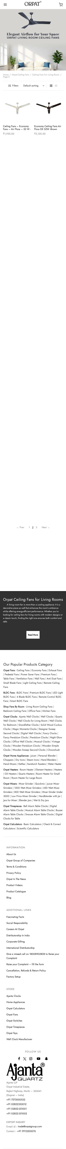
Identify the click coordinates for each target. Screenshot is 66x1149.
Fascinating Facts (15, 917)
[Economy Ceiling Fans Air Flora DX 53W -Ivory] (17, 162)
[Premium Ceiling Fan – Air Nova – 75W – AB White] (17, 443)
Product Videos (14, 885)
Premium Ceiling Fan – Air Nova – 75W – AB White (17, 462)
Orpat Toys (11, 1033)
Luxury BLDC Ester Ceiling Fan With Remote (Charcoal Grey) (49, 277)
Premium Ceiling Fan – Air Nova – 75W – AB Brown (48, 416)
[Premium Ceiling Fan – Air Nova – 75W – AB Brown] (48, 396)
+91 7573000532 (15, 1099)
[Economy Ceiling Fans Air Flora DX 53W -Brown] (48, 107)
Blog (8, 897)
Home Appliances (15, 1002)
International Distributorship (20, 948)
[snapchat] (46, 1059)
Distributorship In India (18, 935)
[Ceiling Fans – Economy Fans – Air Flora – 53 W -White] (17, 107)
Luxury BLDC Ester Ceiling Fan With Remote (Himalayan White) (17, 323)
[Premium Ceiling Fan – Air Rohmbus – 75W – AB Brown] (48, 443)
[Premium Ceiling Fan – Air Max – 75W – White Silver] (17, 396)
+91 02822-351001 (16, 1109)
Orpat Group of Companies (20, 860)
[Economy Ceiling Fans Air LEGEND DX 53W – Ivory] (17, 209)
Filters (15, 85)
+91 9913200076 (26, 1131)
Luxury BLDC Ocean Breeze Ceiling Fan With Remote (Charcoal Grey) (48, 323)
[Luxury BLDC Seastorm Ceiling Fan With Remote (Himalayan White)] (48, 349)
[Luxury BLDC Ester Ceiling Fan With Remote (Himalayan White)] (17, 302)
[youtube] (38, 1059)
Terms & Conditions (16, 866)
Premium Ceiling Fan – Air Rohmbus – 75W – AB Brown (48, 464)
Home (6, 74)
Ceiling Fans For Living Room (45, 74)
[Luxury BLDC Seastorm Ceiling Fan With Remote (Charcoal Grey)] (17, 349)
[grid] (51, 85)
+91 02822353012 (16, 1104)
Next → (46, 527)
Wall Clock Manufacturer (19, 1039)
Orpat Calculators (15, 1008)
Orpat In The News (16, 879)
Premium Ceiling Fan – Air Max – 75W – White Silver (17, 416)
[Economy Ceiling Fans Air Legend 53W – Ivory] (48, 162)
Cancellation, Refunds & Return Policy (26, 970)
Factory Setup (13, 976)
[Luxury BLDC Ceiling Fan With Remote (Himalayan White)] (17, 256)
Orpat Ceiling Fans (20, 74)
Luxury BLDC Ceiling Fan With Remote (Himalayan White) (16, 277)
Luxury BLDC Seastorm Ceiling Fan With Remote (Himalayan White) (47, 370)
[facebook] (19, 1059)
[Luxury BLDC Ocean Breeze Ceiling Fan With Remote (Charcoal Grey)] (48, 302)
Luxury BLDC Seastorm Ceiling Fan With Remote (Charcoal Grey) (16, 370)
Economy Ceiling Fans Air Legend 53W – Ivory (48, 182)
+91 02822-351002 (16, 1113)
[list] (56, 85)
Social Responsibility (17, 923)
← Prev (20, 527)
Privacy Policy (13, 873)
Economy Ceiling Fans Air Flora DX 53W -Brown (48, 127)
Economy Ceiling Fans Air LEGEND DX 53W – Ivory (17, 229)
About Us (11, 854)
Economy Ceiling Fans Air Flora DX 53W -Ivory (17, 182)
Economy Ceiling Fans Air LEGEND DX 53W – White (48, 229)
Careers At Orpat (15, 929)
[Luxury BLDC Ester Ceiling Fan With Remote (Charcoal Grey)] (48, 256)
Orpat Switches (14, 1020)
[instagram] (31, 1059)
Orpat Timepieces (15, 1027)
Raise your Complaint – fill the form (25, 964)
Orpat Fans (12, 1014)
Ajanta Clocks (13, 996)
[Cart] (61, 4)
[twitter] (24, 1060)
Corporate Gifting (15, 941)
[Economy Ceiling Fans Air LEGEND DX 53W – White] (48, 209)
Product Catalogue (16, 891)
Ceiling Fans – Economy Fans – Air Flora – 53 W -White (17, 129)
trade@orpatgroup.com (30, 1126)
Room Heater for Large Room (27, 778)
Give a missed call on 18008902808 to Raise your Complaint (32, 956)
